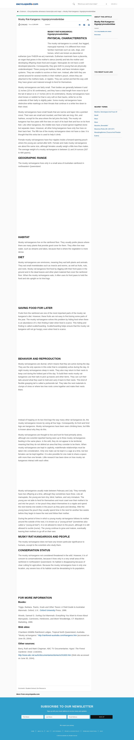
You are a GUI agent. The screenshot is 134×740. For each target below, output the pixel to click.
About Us (40, 731)
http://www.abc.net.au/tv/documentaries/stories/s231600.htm (44, 655)
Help (48, 731)
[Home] (27, 4)
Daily (101, 731)
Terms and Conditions (90, 731)
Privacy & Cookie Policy (72, 731)
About (102, 31)
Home (32, 731)
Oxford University (47, 610)
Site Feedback (57, 731)
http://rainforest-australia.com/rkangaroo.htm (57, 635)
